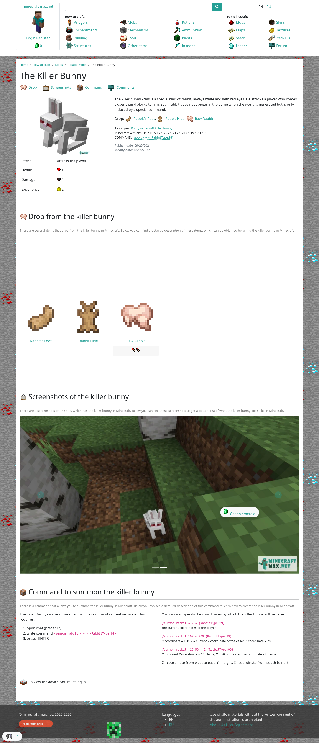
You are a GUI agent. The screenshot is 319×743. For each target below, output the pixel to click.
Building (80, 38)
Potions (188, 22)
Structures (82, 45)
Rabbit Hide (174, 118)
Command (93, 87)
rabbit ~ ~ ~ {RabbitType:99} (153, 137)
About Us (217, 724)
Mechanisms (138, 30)
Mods (240, 22)
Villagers (81, 22)
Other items (138, 45)
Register (43, 38)
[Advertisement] (159, 268)
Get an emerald (242, 513)
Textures (283, 30)
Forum (281, 45)
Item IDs (283, 38)
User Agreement (239, 724)
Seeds (241, 38)
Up (17, 736)
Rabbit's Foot (144, 118)
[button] (41, 495)
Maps (240, 30)
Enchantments (86, 30)
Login (30, 38)
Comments (126, 87)
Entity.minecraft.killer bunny (151, 128)
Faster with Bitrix (33, 724)
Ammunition (192, 30)
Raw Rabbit (204, 118)
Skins (280, 22)
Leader (241, 45)
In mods (188, 45)
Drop (32, 87)
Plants (187, 38)
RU (268, 6)
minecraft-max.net (38, 6)
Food (132, 38)
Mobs (132, 22)
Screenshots (61, 87)
